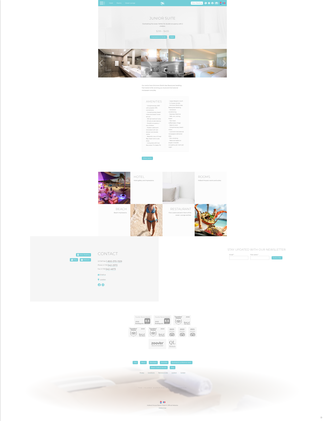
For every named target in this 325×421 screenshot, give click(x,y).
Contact (183, 373)
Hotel (111, 3)
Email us (103, 274)
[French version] (224, 3)
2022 (182, 329)
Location (103, 279)
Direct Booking (197, 3)
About (143, 362)
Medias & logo (162, 408)
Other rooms (147, 158)
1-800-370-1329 (114, 261)
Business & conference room (181, 362)
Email (231, 254)
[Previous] (101, 63)
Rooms (119, 3)
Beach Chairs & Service (158, 367)
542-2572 (113, 265)
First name (254, 254)
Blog (75, 260)
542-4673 (111, 269)
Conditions (151, 373)
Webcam (86, 260)
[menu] (101, 3)
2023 (172, 329)
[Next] (223, 63)
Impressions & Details (158, 37)
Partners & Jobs (163, 373)
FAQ (135, 362)
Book (172, 37)
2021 (192, 329)
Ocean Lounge (130, 3)
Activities (164, 362)
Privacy (142, 373)
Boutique (153, 362)
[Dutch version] (221, 3)
